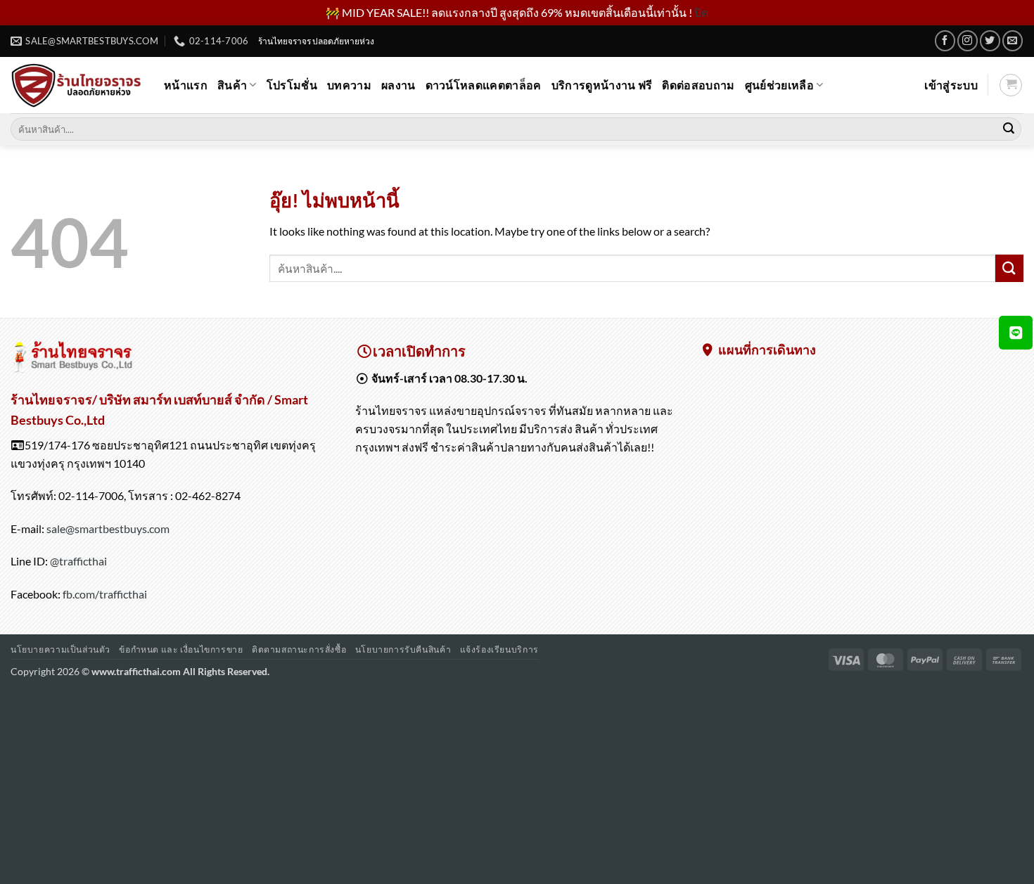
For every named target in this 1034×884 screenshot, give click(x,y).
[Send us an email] (1012, 40)
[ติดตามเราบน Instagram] (967, 40)
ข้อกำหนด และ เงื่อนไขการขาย (181, 649)
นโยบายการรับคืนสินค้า (403, 649)
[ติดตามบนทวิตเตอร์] (990, 40)
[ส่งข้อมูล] (1009, 129)
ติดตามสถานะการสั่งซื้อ (299, 649)
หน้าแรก (186, 84)
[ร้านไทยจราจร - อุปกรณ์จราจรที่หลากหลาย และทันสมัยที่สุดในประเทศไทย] (77, 85)
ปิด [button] (701, 12)
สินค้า (232, 84)
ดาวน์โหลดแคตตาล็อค (484, 84)
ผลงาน (398, 84)
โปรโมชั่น (292, 84)
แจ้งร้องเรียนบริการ (499, 649)
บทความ (349, 84)
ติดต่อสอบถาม (698, 84)
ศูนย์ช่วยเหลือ (779, 84)
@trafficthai (78, 561)
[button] (951, 85)
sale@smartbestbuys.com (108, 528)
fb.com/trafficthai (105, 594)
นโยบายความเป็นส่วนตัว (60, 649)
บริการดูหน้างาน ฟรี (602, 84)
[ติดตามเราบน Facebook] (945, 40)
